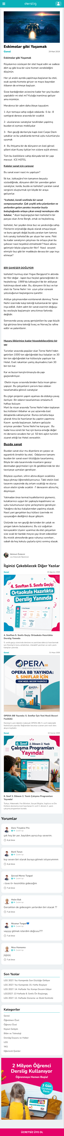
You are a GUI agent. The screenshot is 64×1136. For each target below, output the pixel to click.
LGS (6, 1042)
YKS (6, 1046)
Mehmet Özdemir (17, 554)
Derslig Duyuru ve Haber (16, 1037)
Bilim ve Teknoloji (12, 1033)
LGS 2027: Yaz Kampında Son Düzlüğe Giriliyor (27, 980)
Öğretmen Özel (11, 1020)
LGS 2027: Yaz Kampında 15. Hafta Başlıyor (25, 984)
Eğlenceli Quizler (12, 1051)
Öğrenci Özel (10, 1024)
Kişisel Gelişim (11, 1029)
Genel (7, 51)
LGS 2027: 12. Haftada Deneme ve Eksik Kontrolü (28, 998)
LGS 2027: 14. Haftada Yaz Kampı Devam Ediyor (28, 989)
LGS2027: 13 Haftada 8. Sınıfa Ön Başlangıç (26, 993)
